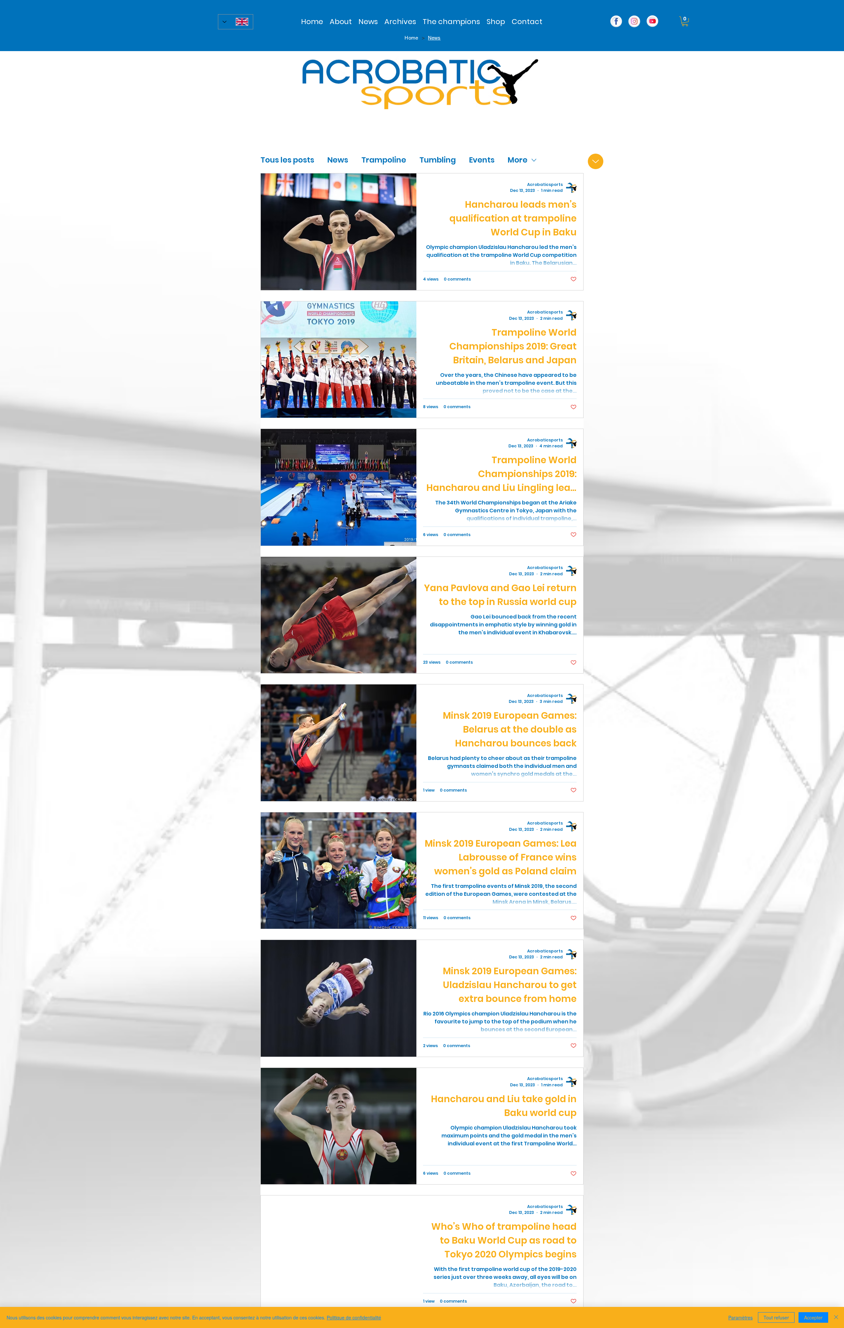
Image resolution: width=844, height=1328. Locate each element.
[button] (400, 21)
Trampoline (383, 160)
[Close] (836, 1317)
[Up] (595, 161)
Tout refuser (776, 1317)
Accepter (813, 1317)
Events (482, 160)
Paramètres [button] (740, 1317)
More (518, 160)
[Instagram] (634, 21)
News (337, 160)
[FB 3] (616, 21)
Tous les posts (287, 160)
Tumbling (437, 160)
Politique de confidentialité (354, 1317)
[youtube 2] (652, 21)
